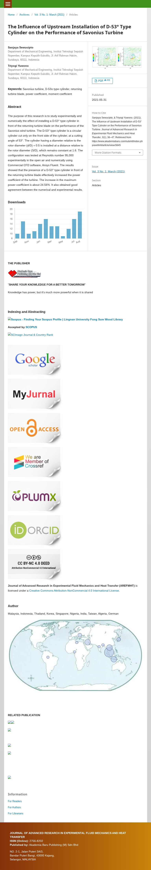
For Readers (15, 801)
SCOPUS (31, 327)
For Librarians (15, 813)
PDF (104, 80)
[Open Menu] (8, 4)
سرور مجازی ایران (88, 161)
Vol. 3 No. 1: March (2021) (49, 14)
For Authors (14, 807)
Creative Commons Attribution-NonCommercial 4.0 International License (74, 590)
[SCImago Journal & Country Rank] (30, 334)
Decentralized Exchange (91, 161)
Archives (24, 14)
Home (11, 14)
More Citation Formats (108, 152)
